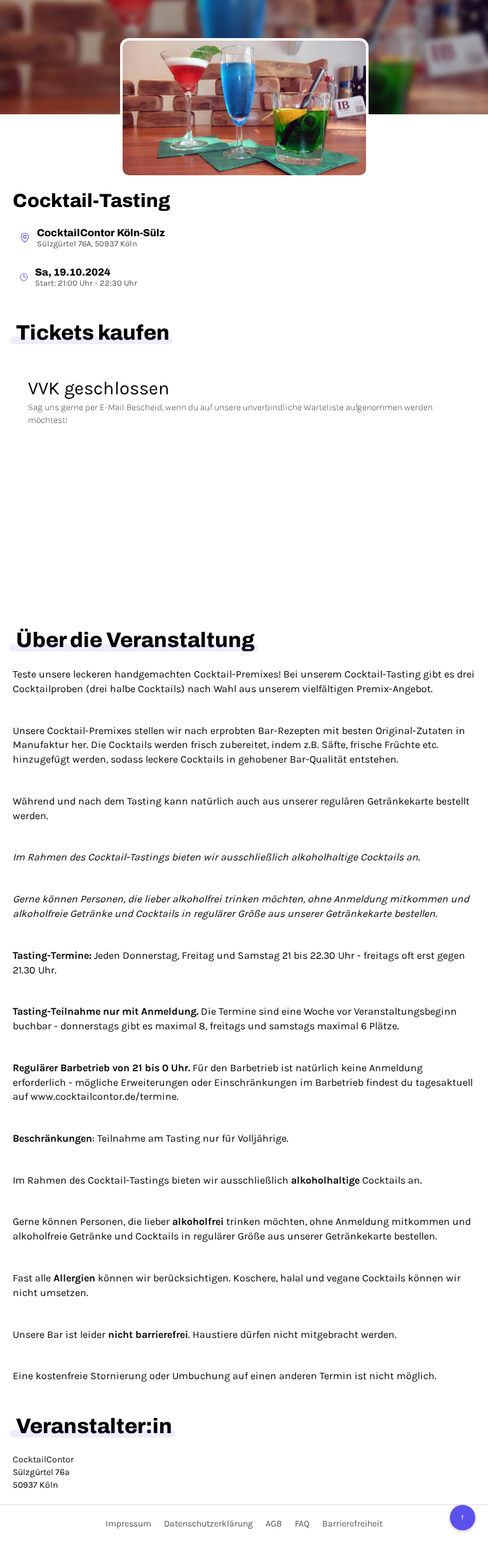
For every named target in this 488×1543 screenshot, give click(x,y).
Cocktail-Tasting (91, 200)
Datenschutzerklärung (208, 1523)
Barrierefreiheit (352, 1523)
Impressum (128, 1523)
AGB (274, 1523)
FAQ (302, 1523)
